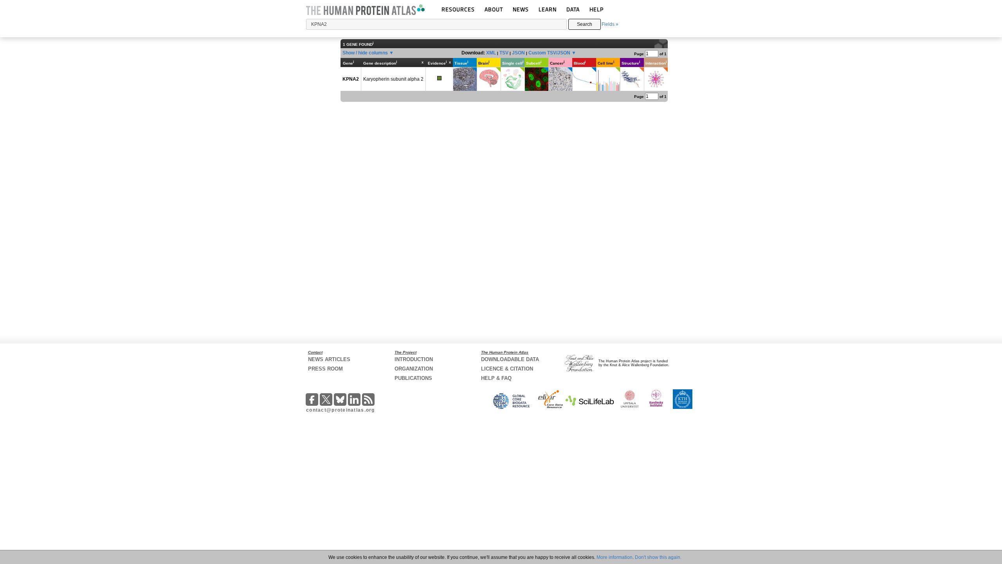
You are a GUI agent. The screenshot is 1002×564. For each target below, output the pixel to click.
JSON (518, 53)
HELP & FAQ (496, 378)
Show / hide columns (365, 53)
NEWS (521, 9)
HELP (596, 9)
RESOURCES (458, 9)
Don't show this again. (658, 557)
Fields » (610, 24)
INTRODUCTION (414, 359)
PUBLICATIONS (413, 378)
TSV (503, 53)
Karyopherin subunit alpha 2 (393, 79)
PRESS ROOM (325, 369)
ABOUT (494, 9)
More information (615, 557)
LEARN (548, 9)
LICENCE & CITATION (507, 369)
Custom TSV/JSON (549, 53)
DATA (573, 9)
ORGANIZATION (414, 369)
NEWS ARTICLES (329, 359)
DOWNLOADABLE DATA (510, 359)
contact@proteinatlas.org (340, 410)
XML (491, 53)
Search (584, 24)
